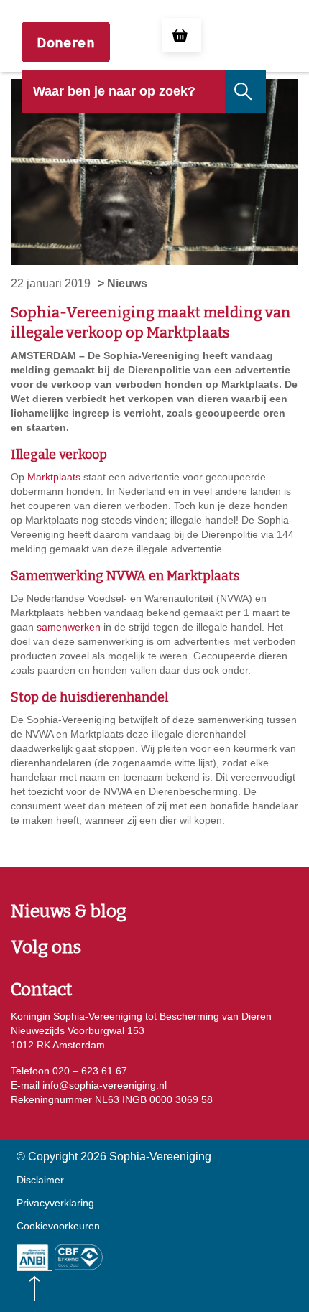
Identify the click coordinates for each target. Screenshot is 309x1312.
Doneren (66, 42)
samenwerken (69, 627)
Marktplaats (53, 477)
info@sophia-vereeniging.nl (103, 1085)
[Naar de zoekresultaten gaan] (244, 91)
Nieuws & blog (68, 911)
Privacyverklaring (55, 1203)
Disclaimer (40, 1180)
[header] (123, 102)
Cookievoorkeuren (58, 1226)
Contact (41, 990)
